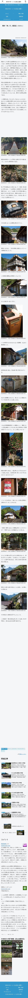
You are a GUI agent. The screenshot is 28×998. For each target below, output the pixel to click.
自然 (7, 989)
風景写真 (21, 989)
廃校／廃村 (5, 748)
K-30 (10, 748)
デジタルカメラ (7, 991)
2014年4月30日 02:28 (5, 845)
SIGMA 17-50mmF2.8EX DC (19, 748)
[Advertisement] (14, 31)
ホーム (7, 987)
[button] (25, 499)
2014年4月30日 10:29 (5, 889)
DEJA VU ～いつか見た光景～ (14, 1)
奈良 (3, 750)
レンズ (20, 991)
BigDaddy (3, 843)
